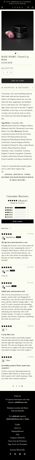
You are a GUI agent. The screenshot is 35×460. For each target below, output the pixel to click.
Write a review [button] (17, 221)
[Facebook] (10, 454)
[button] (15, 53)
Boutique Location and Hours (17, 408)
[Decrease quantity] (4, 72)
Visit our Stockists (17, 411)
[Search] (28, 7)
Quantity (7, 68)
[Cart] (32, 7)
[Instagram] (15, 454)
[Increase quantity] (11, 72)
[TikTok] (25, 454)
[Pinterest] (20, 454)
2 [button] (16, 386)
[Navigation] (2, 7)
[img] (6, 234)
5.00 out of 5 (22, 201)
